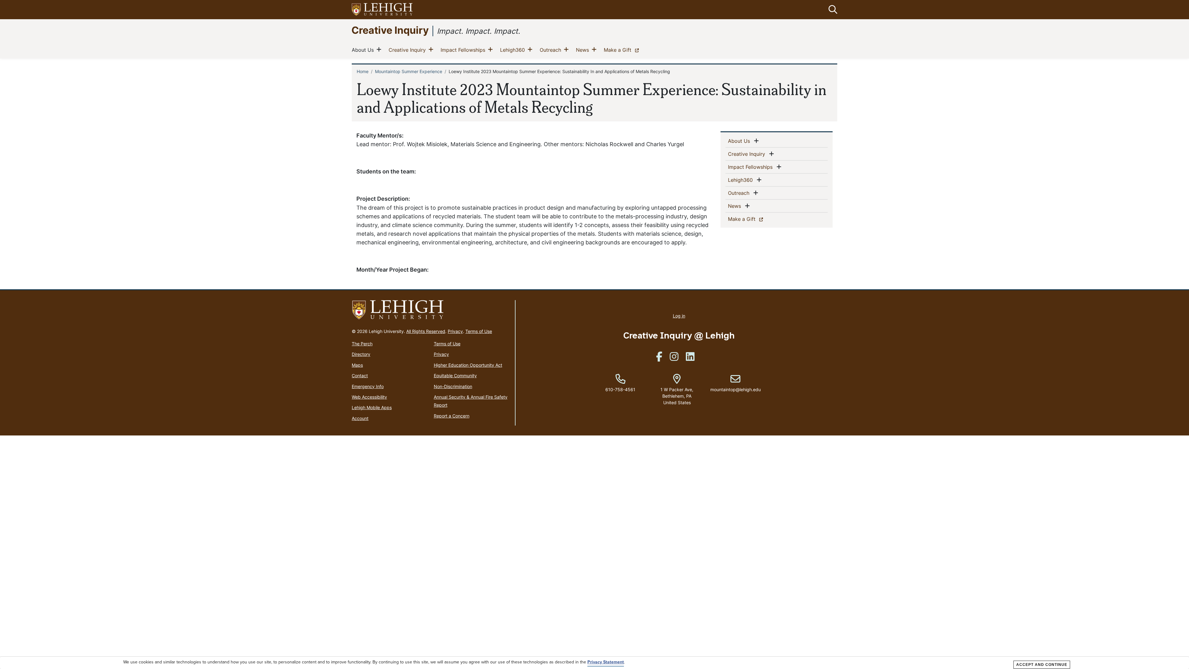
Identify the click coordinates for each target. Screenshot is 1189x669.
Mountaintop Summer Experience (408, 71)
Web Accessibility (369, 397)
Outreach (552, 49)
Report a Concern (451, 416)
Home (362, 71)
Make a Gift (622, 49)
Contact (360, 375)
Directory (361, 354)
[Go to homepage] (431, 310)
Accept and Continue (1041, 664)
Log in (679, 316)
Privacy (455, 331)
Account (360, 418)
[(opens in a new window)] (382, 9)
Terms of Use (478, 331)
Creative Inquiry (390, 30)
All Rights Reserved (425, 331)
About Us (364, 49)
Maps (357, 365)
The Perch (362, 344)
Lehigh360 (513, 49)
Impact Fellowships (464, 49)
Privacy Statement (605, 662)
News (583, 49)
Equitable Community (455, 375)
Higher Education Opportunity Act (468, 365)
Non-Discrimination (453, 386)
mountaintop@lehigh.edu (735, 383)
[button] (832, 9)
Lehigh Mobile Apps (372, 407)
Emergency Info (368, 386)
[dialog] (594, 663)
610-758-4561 (620, 389)
